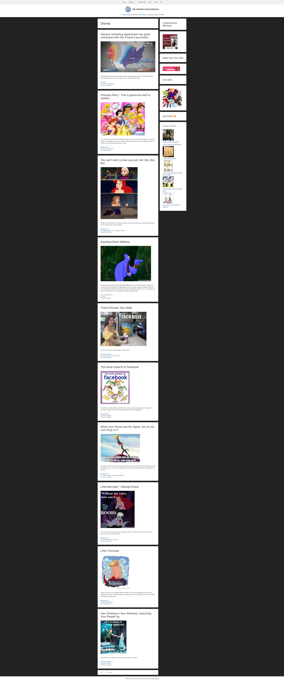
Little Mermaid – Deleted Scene (120, 486)
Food (103, 354)
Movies (104, 82)
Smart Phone (121, 475)
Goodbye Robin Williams (115, 241)
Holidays (131, 2)
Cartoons (104, 475)
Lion (112, 475)
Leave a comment (106, 85)
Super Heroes (109, 602)
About (155, 2)
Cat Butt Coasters (127, 14)
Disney (104, 83)
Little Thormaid (110, 550)
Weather (112, 83)
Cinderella (104, 230)
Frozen (108, 83)
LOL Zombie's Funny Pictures (145, 9)
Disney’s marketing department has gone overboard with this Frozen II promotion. (125, 36)
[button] (161, 2)
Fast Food (108, 355)
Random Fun (105, 147)
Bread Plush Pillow (140, 14)
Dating (107, 539)
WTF (112, 148)
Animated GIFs (142, 2)
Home (124, 2)
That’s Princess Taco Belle (116, 307)
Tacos (118, 355)
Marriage (118, 230)
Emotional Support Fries (155, 14)
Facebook (108, 415)
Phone (115, 475)
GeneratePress (155, 678)
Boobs (104, 539)
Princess (108, 148)
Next (110, 672)
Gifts (150, 2)
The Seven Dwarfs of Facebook (120, 367)
